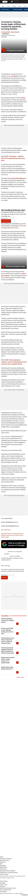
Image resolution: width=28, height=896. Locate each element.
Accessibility (3, 891)
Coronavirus (5, 10)
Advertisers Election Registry (7, 870)
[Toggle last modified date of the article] (16, 35)
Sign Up (4, 577)
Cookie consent (4, 874)
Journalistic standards (15, 551)
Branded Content (4, 860)
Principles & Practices (6, 858)
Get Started (6, 221)
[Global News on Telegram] (11, 844)
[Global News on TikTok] (11, 832)
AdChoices (25, 894)
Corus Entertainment (5, 890)
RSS (1, 864)
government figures (18, 178)
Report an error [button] (15, 556)
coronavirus (14, 76)
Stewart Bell (6, 32)
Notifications (3, 867)
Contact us (3, 862)
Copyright (2, 883)
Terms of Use (3, 884)
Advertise (2, 886)
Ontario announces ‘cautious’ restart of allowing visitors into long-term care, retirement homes (14, 362)
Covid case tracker (17, 9)
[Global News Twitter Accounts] (11, 787)
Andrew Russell (15, 32)
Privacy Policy (14, 228)
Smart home (3, 869)
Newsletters (3, 865)
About (1, 857)
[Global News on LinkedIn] (11, 821)
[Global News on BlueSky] (11, 855)
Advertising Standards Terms (8, 888)
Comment (7, 553)
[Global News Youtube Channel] (11, 798)
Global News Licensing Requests (9, 872)
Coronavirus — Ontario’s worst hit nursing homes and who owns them (13, 158)
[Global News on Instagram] (11, 809)
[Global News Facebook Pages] (11, 775)
